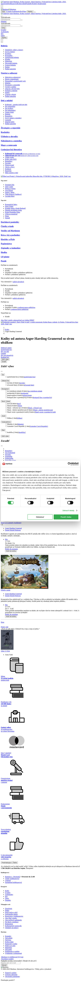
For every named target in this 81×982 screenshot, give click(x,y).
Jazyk (3, 416)
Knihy (3, 11)
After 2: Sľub (5, 651)
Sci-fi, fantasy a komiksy (13, 118)
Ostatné (3, 353)
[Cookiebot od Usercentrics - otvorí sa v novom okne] (69, 463)
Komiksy (8, 54)
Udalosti (8, 880)
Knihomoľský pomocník (13, 926)
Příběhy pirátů (5, 590)
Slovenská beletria (11, 63)
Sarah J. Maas (9, 192)
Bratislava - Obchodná (12, 877)
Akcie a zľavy (10, 167)
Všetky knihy (9, 157)
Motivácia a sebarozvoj (12, 77)
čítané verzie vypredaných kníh (45, 412)
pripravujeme (27, 395)
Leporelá (8, 120)
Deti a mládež (7, 100)
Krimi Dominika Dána (12, 212)
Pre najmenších (10, 106)
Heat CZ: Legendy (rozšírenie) (11, 523)
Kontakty (8, 936)
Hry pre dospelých (7, 355)
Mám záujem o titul (11, 173)
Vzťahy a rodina (10, 87)
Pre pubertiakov (10, 110)
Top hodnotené (10, 453)
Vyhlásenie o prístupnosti (13, 953)
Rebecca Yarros (10, 188)
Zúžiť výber (5, 436)
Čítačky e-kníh (7, 226)
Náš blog (8, 940)
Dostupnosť (5, 389)
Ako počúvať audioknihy (13, 920)
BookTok (8, 171)
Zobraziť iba (5, 380)
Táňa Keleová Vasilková (13, 194)
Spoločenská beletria (12, 57)
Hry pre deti (5, 351)
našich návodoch (18, 282)
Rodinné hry (5, 357)
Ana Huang (9, 190)
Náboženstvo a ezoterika (11, 141)
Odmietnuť (40, 517)
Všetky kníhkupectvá (12, 879)
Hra (6, 539)
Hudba (4, 252)
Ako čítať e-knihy (11, 918)
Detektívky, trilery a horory (14, 50)
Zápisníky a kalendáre (10, 248)
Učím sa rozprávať (11, 214)
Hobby (7, 92)
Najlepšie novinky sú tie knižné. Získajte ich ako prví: (19, 961)
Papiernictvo (6, 244)
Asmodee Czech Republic (39, 426)
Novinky (8, 163)
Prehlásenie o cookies (12, 951)
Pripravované (9, 165)
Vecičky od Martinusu (10, 231)
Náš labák (8, 949)
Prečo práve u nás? (11, 912)
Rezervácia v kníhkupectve (14, 916)
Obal (3, 430)
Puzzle (3, 261)
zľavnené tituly (29, 385)
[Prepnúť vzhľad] (2, 7)
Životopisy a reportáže (12, 85)
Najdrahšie (8, 456)
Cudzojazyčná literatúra (11, 149)
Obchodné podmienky (12, 976)
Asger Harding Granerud (13, 528)
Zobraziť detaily (68, 510)
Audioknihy (16, 11)
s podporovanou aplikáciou (26, 307)
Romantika (8, 55)
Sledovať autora (6, 348)
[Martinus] (8, 9)
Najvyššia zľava (10, 460)
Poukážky (29, 4)
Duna (7, 216)
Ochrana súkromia (11, 975)
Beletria (4, 46)
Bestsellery (8, 161)
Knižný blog (36, 4)
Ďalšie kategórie (10, 69)
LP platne (5, 257)
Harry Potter (9, 206)
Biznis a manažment (11, 79)
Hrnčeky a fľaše (8, 239)
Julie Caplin (9, 187)
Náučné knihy (9, 122)
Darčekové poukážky (10, 222)
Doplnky (30, 11)
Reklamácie (9, 924)
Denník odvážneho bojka (13, 210)
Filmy (24, 11)
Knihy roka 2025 (10, 159)
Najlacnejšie (9, 458)
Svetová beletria (10, 65)
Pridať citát (4, 627)
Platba (7, 910)
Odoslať (4, 965)
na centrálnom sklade (35, 391)
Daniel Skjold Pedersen (13, 530)
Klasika (7, 59)
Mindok (21, 424)
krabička (22, 432)
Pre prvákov (9, 108)
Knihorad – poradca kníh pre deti (16, 104)
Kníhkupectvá (12, 4)
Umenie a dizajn (10, 94)
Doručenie (4, 4)
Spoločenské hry (6, 350)
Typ (3, 374)
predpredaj (24, 393)
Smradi (7, 218)
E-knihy (9, 11)
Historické (8, 61)
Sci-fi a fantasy (10, 52)
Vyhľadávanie (5, 17)
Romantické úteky (11, 204)
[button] (42, 543)
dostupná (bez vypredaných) (42, 397)
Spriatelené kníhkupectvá (13, 882)
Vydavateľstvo (6, 422)
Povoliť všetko (66, 517)
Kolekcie (8, 169)
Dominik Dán (9, 185)
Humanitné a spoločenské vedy (15, 81)
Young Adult (9, 112)
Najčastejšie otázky (11, 914)
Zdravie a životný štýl (12, 89)
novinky (22, 383)
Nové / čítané (6, 401)
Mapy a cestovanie (9, 145)
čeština (19, 418)
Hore (2, 622)
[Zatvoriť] (2, 371)
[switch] (31, 502)
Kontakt (43, 4)
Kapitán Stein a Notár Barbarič (15, 208)
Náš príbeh (8, 938)
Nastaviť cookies (10, 973)
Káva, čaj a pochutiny (10, 235)
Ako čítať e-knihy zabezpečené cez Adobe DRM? (17, 320)
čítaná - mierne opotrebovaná (43, 410)
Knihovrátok (21, 4)
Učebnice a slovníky (9, 136)
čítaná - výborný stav (35, 408)
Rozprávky (8, 116)
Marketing (8, 948)
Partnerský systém (11, 944)
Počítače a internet (11, 91)
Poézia (7, 67)
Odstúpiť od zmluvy (12, 928)
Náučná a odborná (9, 73)
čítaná (20, 406)
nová (19, 403)
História (7, 83)
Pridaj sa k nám (10, 946)
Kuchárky (5, 132)
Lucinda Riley (10, 196)
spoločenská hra (29, 377)
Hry (21, 11)
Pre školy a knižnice (11, 922)
